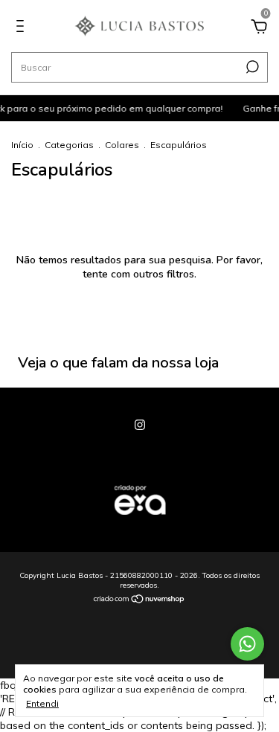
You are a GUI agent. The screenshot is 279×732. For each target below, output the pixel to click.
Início (22, 144)
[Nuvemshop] (139, 600)
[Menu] (22, 28)
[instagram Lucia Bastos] (140, 425)
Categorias (69, 144)
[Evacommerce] (140, 522)
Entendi (42, 703)
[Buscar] (251, 67)
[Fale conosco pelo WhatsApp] (247, 644)
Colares (123, 144)
